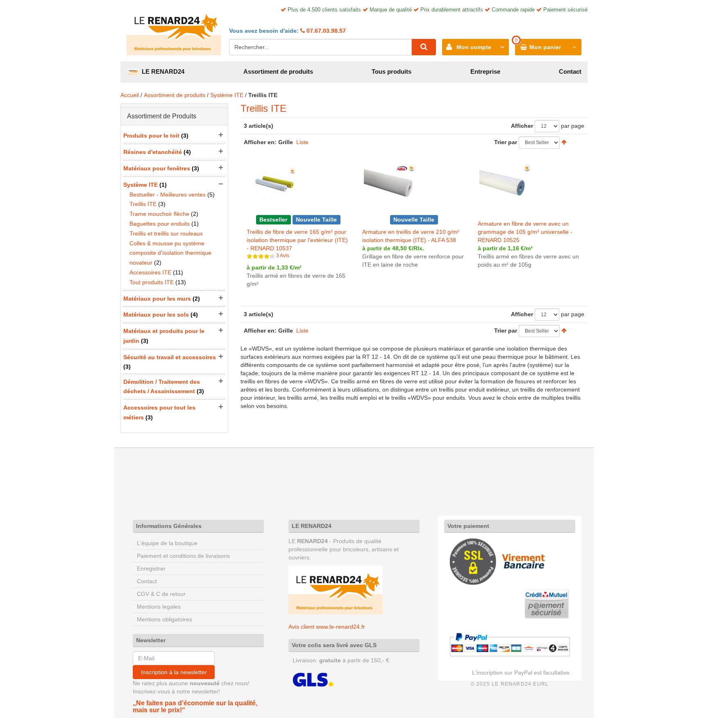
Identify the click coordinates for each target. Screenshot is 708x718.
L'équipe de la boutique (167, 543)
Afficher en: (260, 142)
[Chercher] (423, 47)
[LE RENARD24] (335, 589)
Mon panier (545, 47)
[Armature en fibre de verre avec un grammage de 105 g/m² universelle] (505, 183)
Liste (302, 142)
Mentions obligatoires (164, 619)
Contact (570, 71)
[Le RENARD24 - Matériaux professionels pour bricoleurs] (174, 31)
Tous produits (391, 71)
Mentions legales (159, 606)
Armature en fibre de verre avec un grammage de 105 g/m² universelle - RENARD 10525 (525, 231)
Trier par (505, 142)
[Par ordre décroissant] (564, 142)
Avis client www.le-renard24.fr (326, 626)
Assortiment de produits (278, 71)
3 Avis (282, 255)
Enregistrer (151, 568)
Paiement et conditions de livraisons (183, 556)
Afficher (522, 125)
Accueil (129, 95)
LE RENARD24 (161, 71)
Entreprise (485, 71)
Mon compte (473, 47)
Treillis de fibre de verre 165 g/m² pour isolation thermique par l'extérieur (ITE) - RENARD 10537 (297, 240)
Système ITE (226, 95)
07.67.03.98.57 (325, 30)
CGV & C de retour (161, 594)
